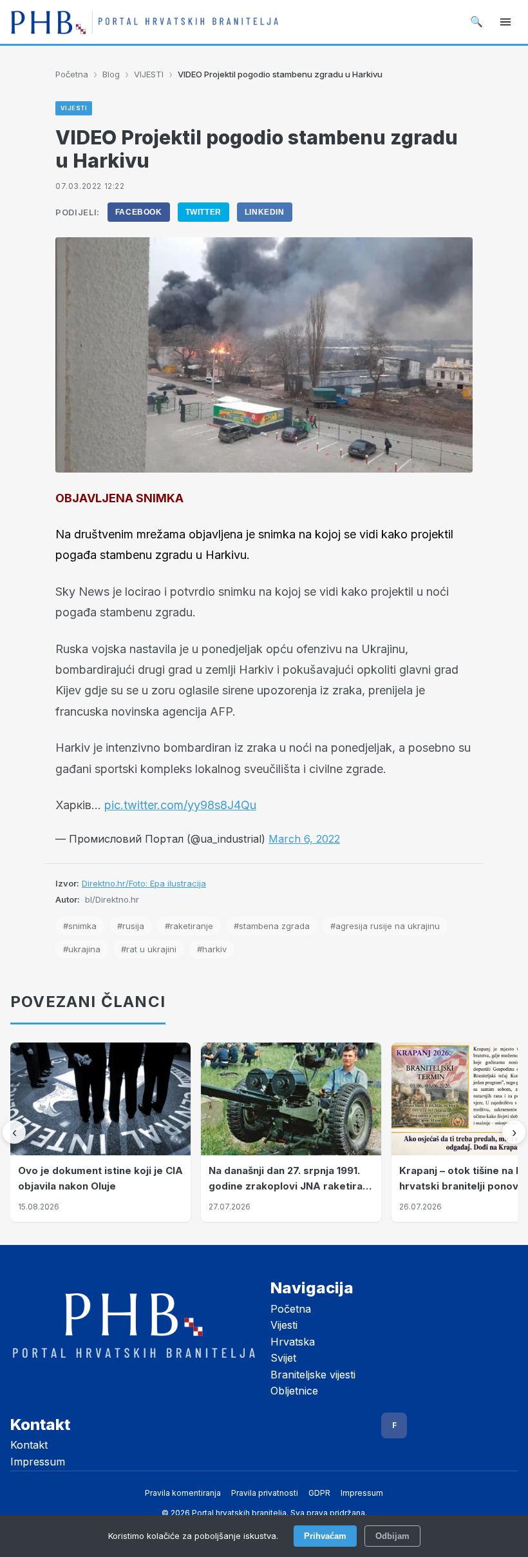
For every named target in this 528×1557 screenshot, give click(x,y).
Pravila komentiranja (183, 1493)
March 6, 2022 (304, 838)
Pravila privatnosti (264, 1493)
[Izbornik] (505, 22)
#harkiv (212, 949)
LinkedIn (265, 212)
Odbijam (392, 1536)
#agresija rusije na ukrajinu (385, 926)
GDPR (319, 1493)
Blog (111, 74)
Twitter (203, 212)
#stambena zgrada (272, 926)
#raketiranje (189, 926)
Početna (71, 74)
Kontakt (29, 1444)
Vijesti (283, 1324)
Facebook (138, 212)
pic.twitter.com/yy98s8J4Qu (180, 805)
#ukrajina (81, 949)
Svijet (283, 1357)
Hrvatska (292, 1341)
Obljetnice (294, 1390)
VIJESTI (149, 74)
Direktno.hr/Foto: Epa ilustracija (144, 883)
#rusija (130, 926)
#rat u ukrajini (148, 949)
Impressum (37, 1461)
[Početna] (144, 22)
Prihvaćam (325, 1536)
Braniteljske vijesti (312, 1374)
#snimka (80, 926)
